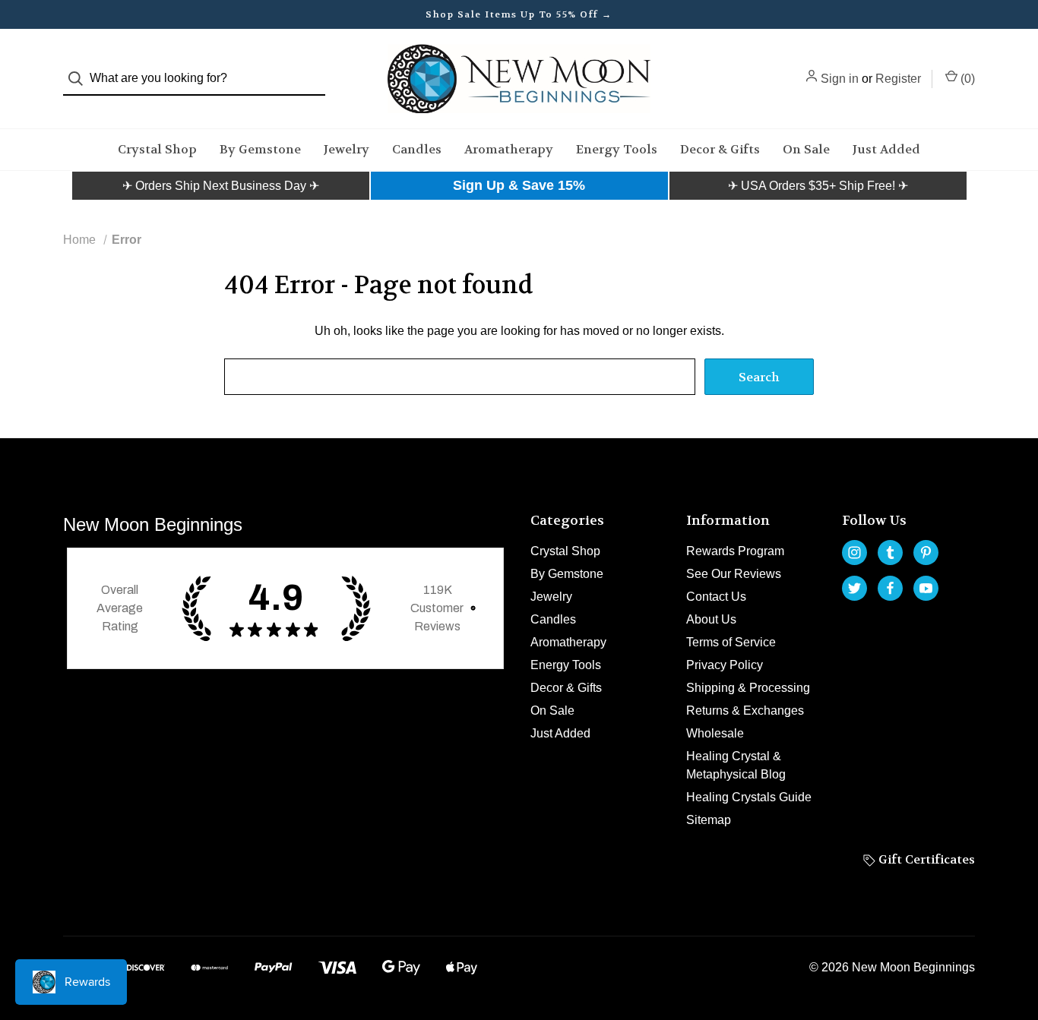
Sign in (840, 78)
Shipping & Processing (748, 687)
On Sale (806, 149)
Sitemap (708, 819)
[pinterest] (925, 552)
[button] (221, 186)
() (966, 78)
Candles (416, 149)
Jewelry (346, 149)
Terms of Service (731, 642)
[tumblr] (890, 552)
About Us (711, 619)
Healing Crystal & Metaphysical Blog (736, 765)
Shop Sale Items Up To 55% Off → (519, 14)
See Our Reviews (733, 573)
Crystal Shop (157, 149)
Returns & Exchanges (745, 710)
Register (898, 78)
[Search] (80, 79)
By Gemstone (260, 149)
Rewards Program (735, 551)
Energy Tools (616, 149)
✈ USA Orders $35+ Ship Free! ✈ (818, 185)
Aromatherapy (508, 149)
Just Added (886, 149)
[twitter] (854, 588)
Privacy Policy (724, 664)
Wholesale (715, 733)
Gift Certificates (925, 859)
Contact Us (716, 596)
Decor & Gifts (720, 149)
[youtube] (925, 588)
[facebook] (890, 588)
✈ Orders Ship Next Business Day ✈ (220, 185)
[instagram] (854, 552)
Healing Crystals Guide (749, 797)
